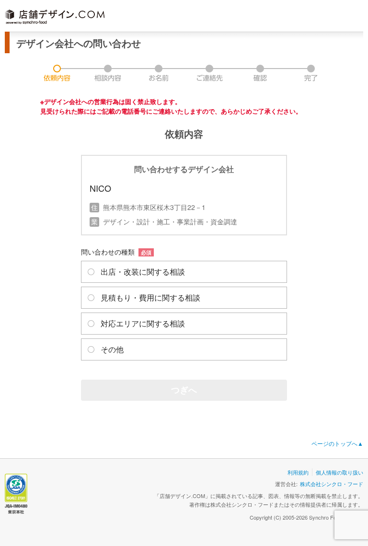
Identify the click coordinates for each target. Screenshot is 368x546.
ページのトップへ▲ (337, 443)
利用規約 (298, 472)
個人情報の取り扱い (339, 472)
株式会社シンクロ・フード (331, 484)
